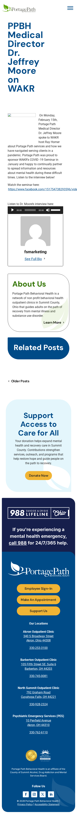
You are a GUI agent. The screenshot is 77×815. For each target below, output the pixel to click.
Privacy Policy (25, 804)
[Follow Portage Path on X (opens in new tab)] (43, 794)
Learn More (52, 322)
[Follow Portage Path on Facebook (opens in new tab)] (26, 794)
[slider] (56, 209)
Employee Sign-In (38, 588)
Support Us (38, 611)
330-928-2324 (38, 704)
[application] (35, 210)
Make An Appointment (38, 600)
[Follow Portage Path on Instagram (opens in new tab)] (34, 794)
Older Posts (20, 381)
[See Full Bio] (44, 259)
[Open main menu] (70, 8)
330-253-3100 (38, 648)
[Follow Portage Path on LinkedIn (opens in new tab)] (51, 794)
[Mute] (48, 210)
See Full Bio (33, 259)
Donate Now (38, 475)
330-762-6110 (38, 732)
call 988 (18, 543)
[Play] (12, 210)
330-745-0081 (38, 676)
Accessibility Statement (47, 804)
